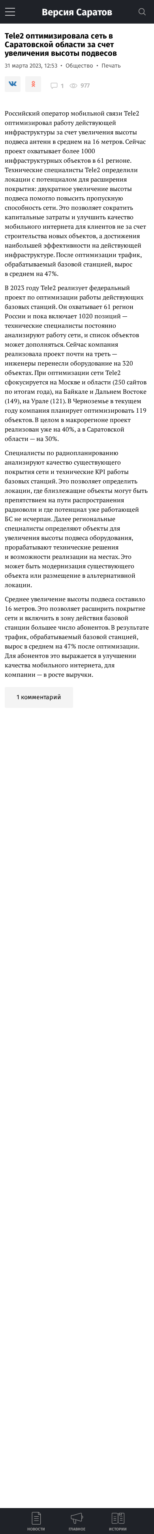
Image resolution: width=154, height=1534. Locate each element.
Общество (79, 65)
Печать (111, 65)
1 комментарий (39, 697)
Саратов (77, 12)
